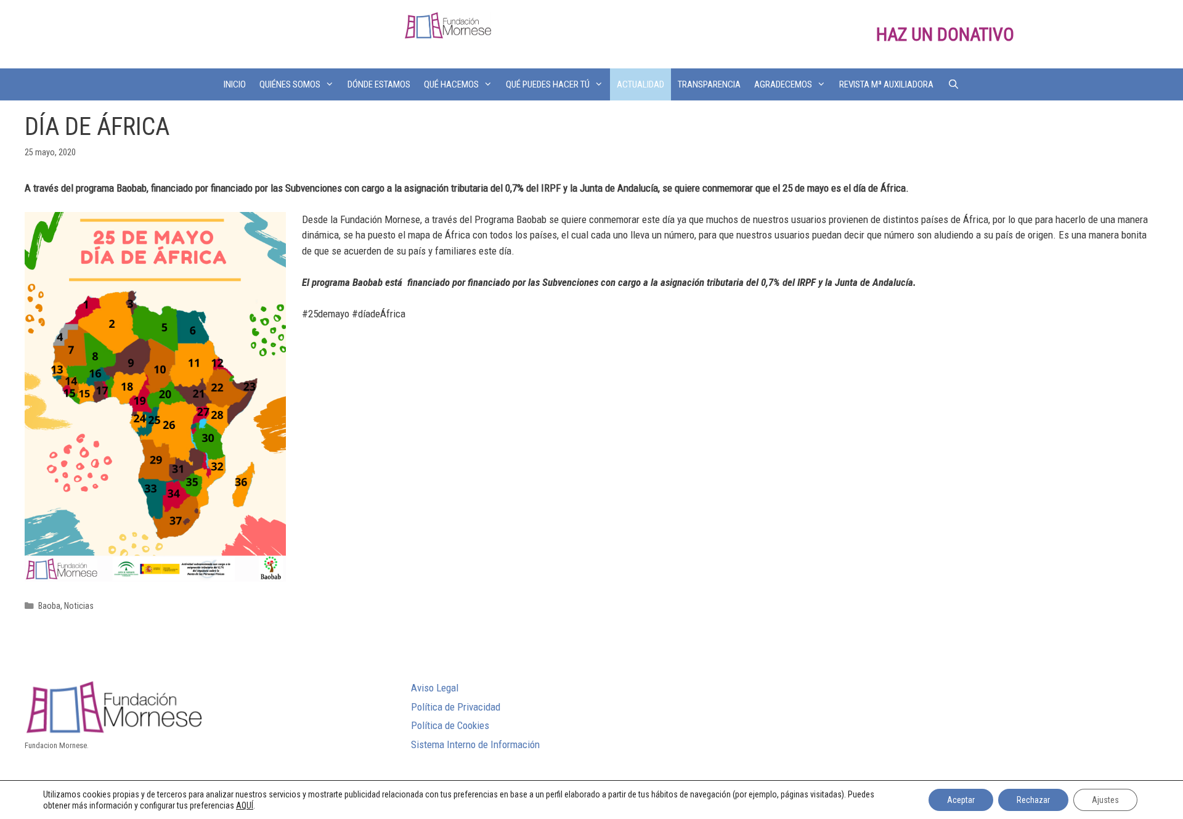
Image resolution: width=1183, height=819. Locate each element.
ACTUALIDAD (640, 84)
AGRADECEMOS (783, 84)
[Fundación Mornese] (448, 24)
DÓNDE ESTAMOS (379, 84)
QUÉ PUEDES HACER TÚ (548, 84)
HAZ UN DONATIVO (945, 34)
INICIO (235, 84)
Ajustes (1105, 800)
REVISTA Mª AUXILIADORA (886, 84)
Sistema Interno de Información (475, 744)
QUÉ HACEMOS (451, 84)
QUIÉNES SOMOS (289, 84)
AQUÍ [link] (244, 805)
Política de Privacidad (455, 707)
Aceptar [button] (961, 800)
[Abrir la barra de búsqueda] (953, 84)
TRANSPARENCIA (709, 84)
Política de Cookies (450, 725)
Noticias (79, 606)
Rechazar (1033, 800)
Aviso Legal (434, 688)
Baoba (49, 606)
